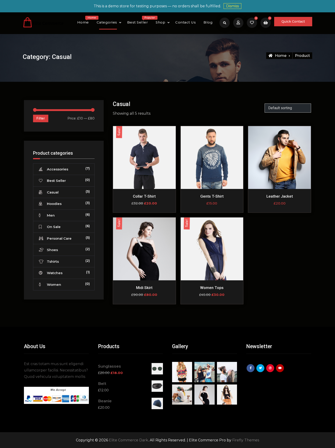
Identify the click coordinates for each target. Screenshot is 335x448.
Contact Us (185, 22)
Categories (107, 22)
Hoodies (54, 203)
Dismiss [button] (232, 6)
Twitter (261, 371)
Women (54, 284)
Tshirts (53, 261)
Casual (53, 192)
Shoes (52, 250)
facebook (251, 371)
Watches (54, 273)
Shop (160, 22)
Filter (40, 118)
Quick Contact (293, 21)
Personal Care (59, 238)
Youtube (280, 371)
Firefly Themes (245, 440)
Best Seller (139, 21)
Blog (208, 22)
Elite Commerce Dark (128, 440)
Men (51, 215)
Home (84, 21)
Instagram (270, 371)
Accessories (57, 169)
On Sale (54, 227)
